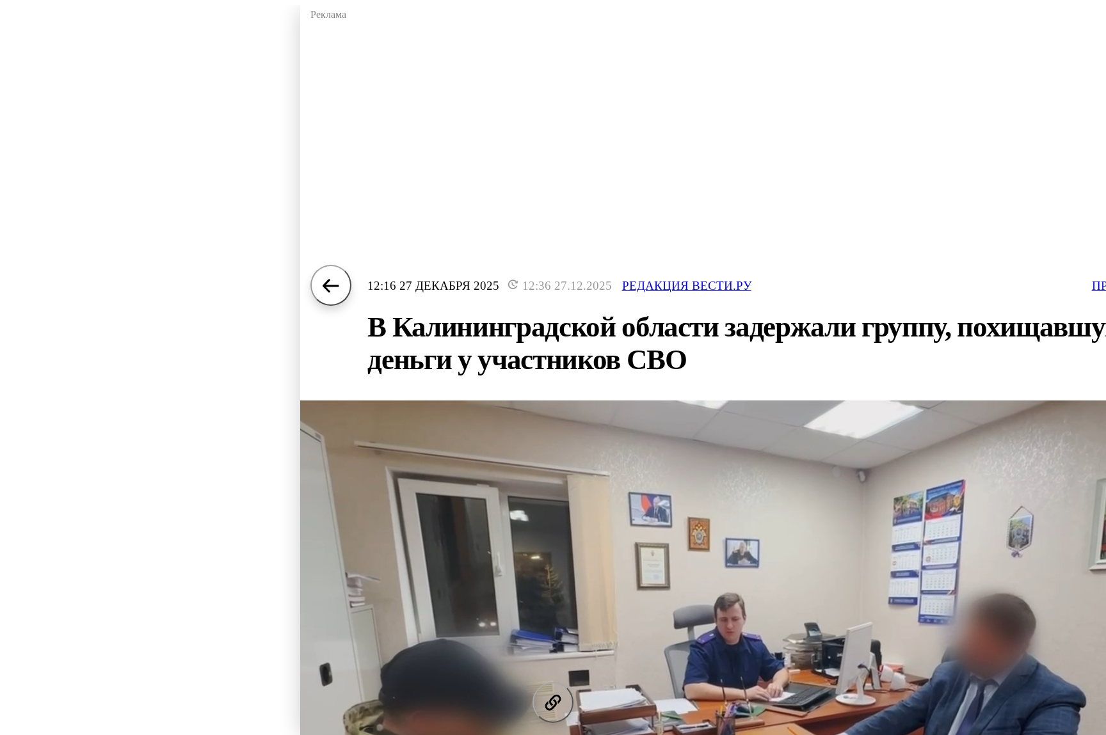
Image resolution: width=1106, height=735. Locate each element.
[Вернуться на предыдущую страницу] (330, 285)
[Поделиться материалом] (553, 702)
